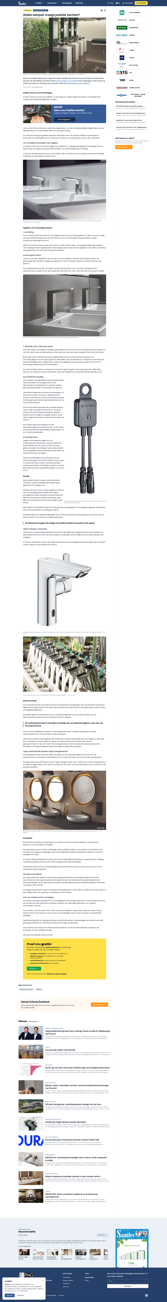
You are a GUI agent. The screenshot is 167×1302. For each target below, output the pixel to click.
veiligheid (85, 83)
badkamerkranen (26, 989)
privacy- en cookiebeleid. (19, 1291)
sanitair (39, 989)
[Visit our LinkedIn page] (146, 1295)
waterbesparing (73, 83)
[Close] (42, 1281)
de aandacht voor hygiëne (67, 81)
